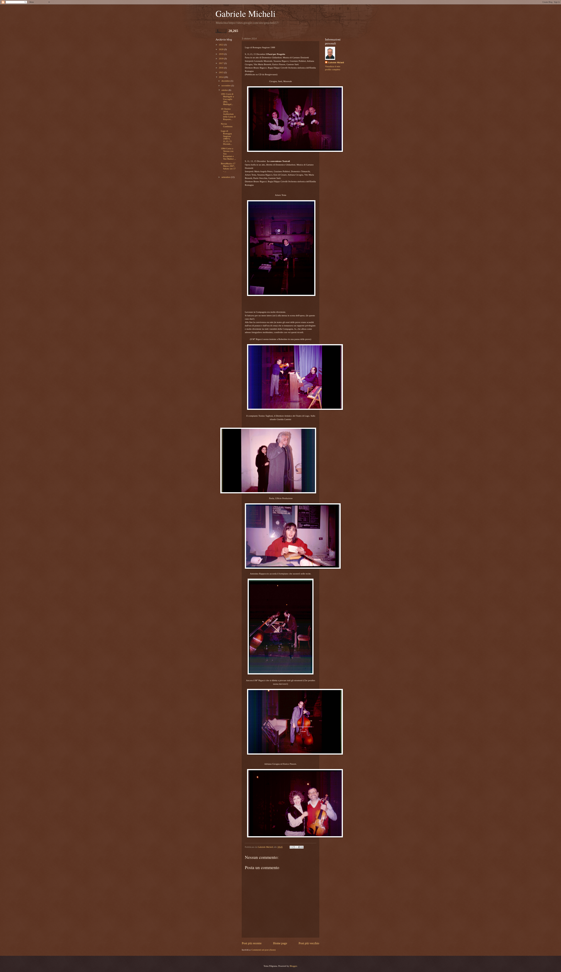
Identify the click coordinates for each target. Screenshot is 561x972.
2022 (221, 45)
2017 (221, 63)
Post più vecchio (309, 943)
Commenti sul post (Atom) (263, 950)
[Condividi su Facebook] (299, 847)
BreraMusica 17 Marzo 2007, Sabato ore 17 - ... (228, 167)
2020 (221, 49)
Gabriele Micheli (245, 13)
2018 (221, 58)
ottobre (224, 90)
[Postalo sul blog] (293, 847)
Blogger (293, 966)
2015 (221, 72)
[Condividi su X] (296, 847)
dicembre (226, 81)
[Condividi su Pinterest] (302, 847)
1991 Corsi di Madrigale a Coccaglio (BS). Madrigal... (227, 99)
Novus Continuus (226, 125)
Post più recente (252, 943)
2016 (221, 68)
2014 (221, 77)
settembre (226, 177)
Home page (280, 943)
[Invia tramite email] (291, 847)
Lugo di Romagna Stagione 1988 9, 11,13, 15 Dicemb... (226, 137)
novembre (226, 85)
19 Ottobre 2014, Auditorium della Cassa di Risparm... (228, 114)
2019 (221, 54)
